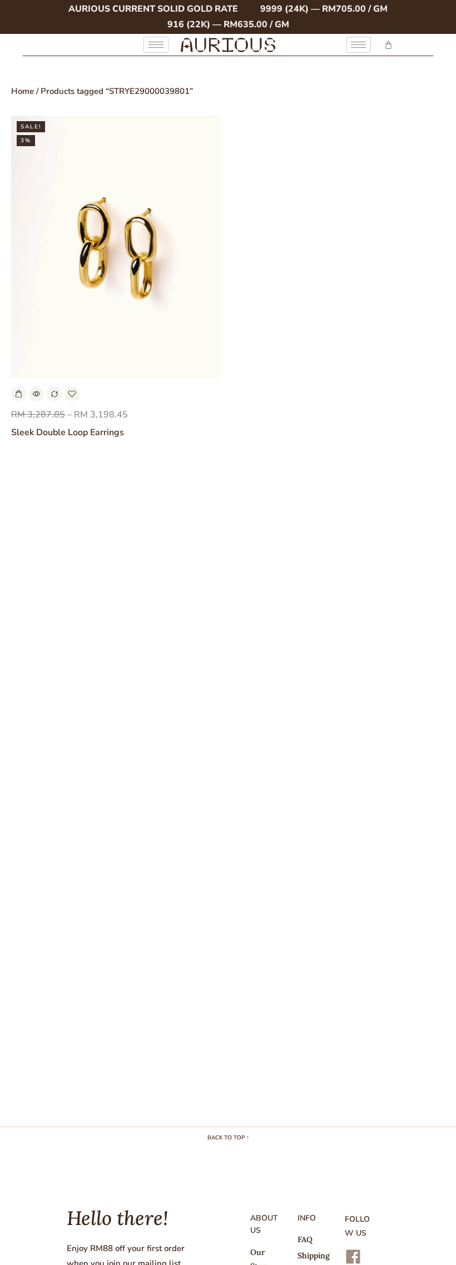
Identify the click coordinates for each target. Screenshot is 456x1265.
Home (22, 91)
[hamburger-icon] (155, 45)
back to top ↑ (228, 1138)
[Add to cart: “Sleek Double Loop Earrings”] (18, 393)
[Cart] (388, 45)
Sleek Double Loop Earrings (67, 432)
